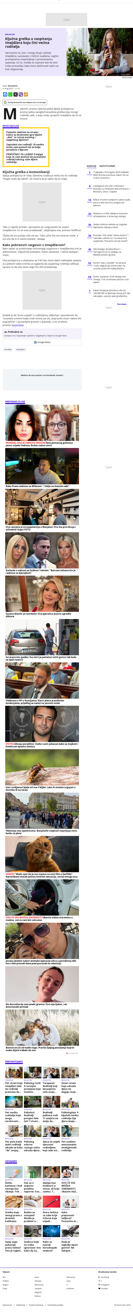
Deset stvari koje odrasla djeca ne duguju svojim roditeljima (69, 1087)
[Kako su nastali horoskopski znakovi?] (51, 1231)
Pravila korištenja (36, 1305)
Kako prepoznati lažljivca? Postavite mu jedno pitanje (69, 1217)
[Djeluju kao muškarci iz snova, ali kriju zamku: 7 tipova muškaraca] (51, 1172)
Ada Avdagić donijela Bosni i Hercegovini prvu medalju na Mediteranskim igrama (107, 252)
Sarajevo (38, 1288)
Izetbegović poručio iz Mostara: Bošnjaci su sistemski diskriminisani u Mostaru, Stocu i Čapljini (111, 188)
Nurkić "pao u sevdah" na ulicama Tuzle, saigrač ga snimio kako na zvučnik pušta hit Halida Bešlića (109, 265)
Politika (6, 1281)
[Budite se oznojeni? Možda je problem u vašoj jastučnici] (32, 1202)
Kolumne (70, 1288)
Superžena (18, 325)
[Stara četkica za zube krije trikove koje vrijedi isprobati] (51, 1202)
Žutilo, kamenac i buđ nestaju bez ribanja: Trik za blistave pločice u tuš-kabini (13, 1187)
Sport (37, 1277)
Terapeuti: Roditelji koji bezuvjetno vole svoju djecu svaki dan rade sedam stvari (50, 1087)
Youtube (104, 1288)
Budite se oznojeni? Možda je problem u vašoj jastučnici (30, 1217)
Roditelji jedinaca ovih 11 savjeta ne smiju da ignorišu (50, 1117)
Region (5, 1284)
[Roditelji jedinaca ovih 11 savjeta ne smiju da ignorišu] (51, 1102)
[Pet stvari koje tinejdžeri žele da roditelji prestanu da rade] (14, 1072)
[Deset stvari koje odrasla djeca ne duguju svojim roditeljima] (70, 1072)
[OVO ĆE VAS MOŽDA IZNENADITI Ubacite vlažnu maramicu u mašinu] (70, 1172)
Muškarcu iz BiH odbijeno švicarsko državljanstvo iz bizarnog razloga (110, 215)
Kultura (38, 1296)
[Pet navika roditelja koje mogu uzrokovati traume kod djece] (14, 1102)
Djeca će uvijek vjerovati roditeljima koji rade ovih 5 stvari (51, 1146)
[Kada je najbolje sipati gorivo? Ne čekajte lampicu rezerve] (70, 1231)
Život (68, 1281)
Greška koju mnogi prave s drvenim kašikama (13, 1217)
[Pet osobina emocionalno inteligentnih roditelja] (70, 1131)
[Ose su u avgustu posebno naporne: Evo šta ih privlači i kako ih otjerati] (32, 1172)
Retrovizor (70, 1277)
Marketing (20, 1305)
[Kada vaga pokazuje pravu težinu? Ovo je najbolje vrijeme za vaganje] (14, 1231)
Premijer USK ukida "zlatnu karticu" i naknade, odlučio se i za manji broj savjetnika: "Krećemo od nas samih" (110, 238)
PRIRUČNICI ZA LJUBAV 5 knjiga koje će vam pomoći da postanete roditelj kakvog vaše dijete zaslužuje (26, 158)
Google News (44, 342)
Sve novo (122, 304)
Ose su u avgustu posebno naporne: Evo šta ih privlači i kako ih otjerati (32, 1187)
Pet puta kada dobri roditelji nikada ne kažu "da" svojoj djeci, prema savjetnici (14, 1146)
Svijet (5, 1288)
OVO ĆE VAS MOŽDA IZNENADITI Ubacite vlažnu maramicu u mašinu (70, 1187)
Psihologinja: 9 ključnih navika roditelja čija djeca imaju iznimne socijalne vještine (70, 1117)
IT (67, 1284)
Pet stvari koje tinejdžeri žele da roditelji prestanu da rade (13, 1087)
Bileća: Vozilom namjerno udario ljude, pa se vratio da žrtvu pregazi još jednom (111, 202)
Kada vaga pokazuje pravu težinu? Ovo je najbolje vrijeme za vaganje (13, 1246)
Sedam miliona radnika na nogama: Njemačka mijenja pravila (110, 226)
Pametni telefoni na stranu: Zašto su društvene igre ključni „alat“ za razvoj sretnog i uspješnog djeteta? (24, 136)
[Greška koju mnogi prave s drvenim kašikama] (14, 1202)
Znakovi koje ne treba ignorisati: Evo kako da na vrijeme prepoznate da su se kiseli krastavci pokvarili (32, 1246)
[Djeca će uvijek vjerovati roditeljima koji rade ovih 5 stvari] (51, 1131)
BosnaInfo (13, 86)
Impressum (7, 1305)
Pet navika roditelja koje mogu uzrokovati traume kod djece (13, 1117)
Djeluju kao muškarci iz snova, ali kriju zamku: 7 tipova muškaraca (51, 1187)
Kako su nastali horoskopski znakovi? (50, 1246)
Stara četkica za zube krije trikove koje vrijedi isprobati (50, 1217)
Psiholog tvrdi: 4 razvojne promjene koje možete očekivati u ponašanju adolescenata (32, 1087)
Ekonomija (39, 1284)
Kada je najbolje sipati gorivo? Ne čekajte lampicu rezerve (69, 1246)
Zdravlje (9, 1080)
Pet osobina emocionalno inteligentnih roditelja (69, 1146)
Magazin (10, 34)
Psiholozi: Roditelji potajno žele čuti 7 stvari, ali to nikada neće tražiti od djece (32, 1117)
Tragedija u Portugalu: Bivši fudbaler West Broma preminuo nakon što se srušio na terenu (111, 175)
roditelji (8, 349)
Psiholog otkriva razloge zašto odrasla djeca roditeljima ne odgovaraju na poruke (32, 1146)
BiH (4, 1277)
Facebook (105, 1277)
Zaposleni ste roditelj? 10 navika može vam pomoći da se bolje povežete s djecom (25, 147)
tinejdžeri (21, 349)
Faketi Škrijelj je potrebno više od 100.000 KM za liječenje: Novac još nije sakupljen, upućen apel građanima (111, 293)
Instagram (105, 1284)
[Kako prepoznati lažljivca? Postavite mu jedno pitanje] (70, 1202)
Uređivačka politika (55, 1305)
